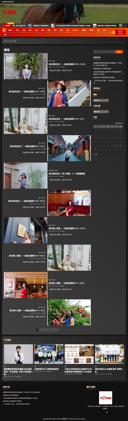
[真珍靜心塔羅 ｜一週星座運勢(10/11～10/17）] (69, 258)
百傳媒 (9, 12)
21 (112, 141)
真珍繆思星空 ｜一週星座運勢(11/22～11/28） (27, 91)
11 (99, 138)
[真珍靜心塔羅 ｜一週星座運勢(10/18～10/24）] (25, 230)
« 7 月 (95, 154)
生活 (36, 30)
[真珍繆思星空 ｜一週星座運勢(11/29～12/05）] (25, 66)
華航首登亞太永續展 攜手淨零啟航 (89, 25)
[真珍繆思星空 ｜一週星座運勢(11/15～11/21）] (25, 121)
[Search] (111, 32)
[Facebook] (104, 412)
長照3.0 (10, 30)
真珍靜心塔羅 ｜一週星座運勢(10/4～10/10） (67, 283)
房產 (67, 30)
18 (99, 141)
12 (104, 138)
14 (112, 138)
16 (120, 138)
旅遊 (49, 30)
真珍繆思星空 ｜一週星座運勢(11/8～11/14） (28, 146)
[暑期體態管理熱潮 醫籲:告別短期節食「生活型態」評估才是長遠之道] (18, 354)
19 (104, 141)
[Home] (4, 30)
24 (95, 145)
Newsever (73, 419)
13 (108, 138)
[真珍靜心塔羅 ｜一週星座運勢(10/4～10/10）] (25, 285)
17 (95, 141)
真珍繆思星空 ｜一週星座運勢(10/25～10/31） (27, 201)
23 (120, 141)
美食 (55, 30)
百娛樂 (91, 30)
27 (108, 145)
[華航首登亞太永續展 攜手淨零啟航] (109, 354)
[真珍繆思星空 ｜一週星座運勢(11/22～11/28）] (69, 93)
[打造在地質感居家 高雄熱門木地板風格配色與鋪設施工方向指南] (79, 354)
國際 (42, 30)
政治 (5, 34)
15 (116, 138)
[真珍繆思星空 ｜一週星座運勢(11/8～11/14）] (69, 148)
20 (108, 141)
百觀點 (84, 30)
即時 (30, 30)
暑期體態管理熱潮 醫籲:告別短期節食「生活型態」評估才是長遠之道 (18, 371)
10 (95, 138)
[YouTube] (107, 412)
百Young (75, 30)
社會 (104, 30)
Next (56, 329)
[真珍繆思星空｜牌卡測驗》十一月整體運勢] (25, 176)
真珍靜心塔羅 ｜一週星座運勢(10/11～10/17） (27, 256)
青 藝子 (63, 67)
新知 (17, 30)
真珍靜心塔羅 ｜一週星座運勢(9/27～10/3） (27, 310)
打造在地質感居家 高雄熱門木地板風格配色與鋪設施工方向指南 (55, 25)
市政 (98, 30)
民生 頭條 (18, 376)
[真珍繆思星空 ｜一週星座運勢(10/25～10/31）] (69, 203)
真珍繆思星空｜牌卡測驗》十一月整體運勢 (67, 173)
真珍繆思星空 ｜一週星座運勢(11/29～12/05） (67, 64)
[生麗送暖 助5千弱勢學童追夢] (48, 354)
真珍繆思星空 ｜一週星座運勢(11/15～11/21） (67, 119)
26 (104, 145)
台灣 (24, 30)
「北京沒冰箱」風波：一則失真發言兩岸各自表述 (16, 404)
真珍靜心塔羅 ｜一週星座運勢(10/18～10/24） (68, 228)
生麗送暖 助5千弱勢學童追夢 (23, 25)
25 (99, 145)
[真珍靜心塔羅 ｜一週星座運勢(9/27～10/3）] (69, 312)
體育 (61, 30)
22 (116, 141)
